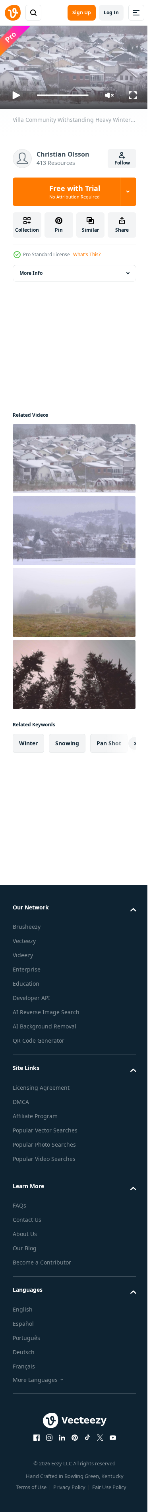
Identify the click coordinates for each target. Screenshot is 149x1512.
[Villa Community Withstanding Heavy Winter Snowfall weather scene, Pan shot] (73, 455)
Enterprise (27, 966)
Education (26, 980)
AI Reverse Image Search (46, 1009)
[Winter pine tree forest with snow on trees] (73, 671)
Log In (111, 12)
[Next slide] (117, 740)
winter (28, 740)
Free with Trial (74, 191)
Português (26, 1334)
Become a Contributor (42, 1259)
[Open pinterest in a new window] (71, 1434)
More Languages (35, 1376)
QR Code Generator (38, 1037)
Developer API (31, 994)
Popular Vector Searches (45, 1127)
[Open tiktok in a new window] (84, 1434)
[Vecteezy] (13, 13)
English (23, 1306)
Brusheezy (27, 923)
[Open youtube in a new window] (109, 1434)
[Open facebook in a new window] (33, 1434)
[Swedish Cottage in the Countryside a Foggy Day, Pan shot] (73, 599)
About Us (25, 1230)
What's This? (87, 254)
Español (23, 1320)
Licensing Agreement (41, 1084)
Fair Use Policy (106, 1483)
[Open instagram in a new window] (46, 1434)
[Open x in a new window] (97, 1434)
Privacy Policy (66, 1483)
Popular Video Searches (44, 1155)
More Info (31, 269)
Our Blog (25, 1245)
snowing (67, 740)
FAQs (19, 1202)
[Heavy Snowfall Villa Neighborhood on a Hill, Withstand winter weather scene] (73, 527)
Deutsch (24, 1349)
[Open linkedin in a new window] (59, 1434)
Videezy (23, 952)
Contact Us (27, 1216)
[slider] (63, 95)
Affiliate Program (35, 1113)
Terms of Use (28, 1483)
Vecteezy (24, 937)
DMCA (21, 1098)
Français (24, 1363)
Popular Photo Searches (44, 1141)
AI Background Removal (44, 1023)
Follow (122, 162)
